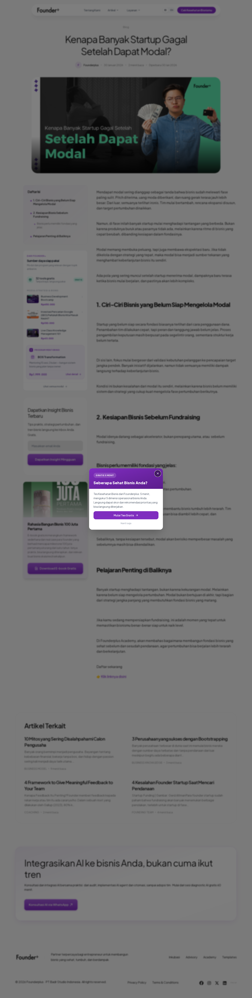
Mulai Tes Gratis (124, 515)
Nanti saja (126, 523)
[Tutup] (158, 473)
